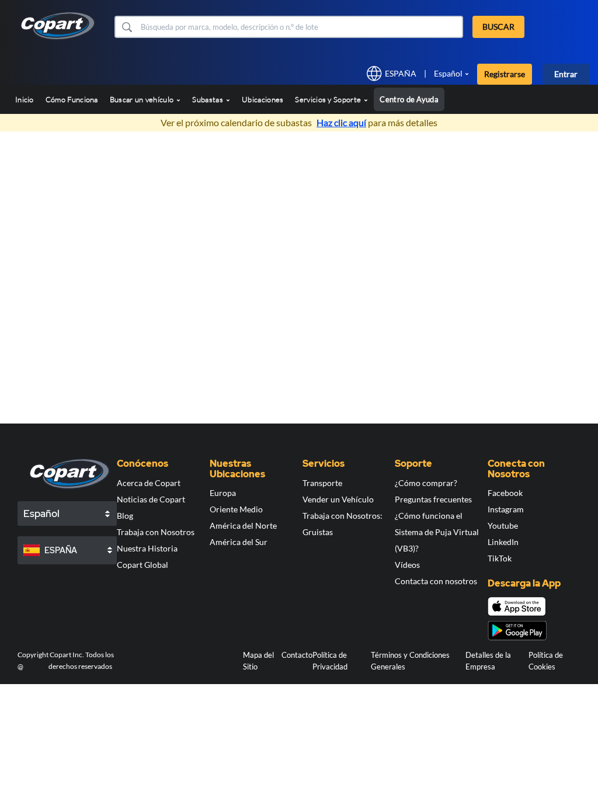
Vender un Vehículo (338, 499)
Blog (125, 516)
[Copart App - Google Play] (517, 630)
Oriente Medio (236, 509)
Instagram (506, 509)
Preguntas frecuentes (433, 499)
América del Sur (238, 542)
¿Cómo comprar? (426, 483)
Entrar (566, 74)
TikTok (500, 558)
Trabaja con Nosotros (155, 532)
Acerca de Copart (148, 483)
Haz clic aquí (341, 122)
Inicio (24, 99)
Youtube (503, 525)
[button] (126, 27)
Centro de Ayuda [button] (409, 99)
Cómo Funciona (72, 99)
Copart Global (142, 565)
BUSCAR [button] (498, 27)
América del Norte (243, 525)
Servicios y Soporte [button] (329, 99)
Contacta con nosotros (436, 581)
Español (448, 73)
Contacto (296, 655)
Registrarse (504, 74)
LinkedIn (503, 542)
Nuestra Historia (147, 548)
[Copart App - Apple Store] (517, 606)
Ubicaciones (262, 99)
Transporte (322, 483)
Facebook (505, 493)
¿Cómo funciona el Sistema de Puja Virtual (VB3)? (437, 532)
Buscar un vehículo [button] (143, 99)
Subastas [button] (208, 99)
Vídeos (407, 565)
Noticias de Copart (151, 499)
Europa (223, 493)
